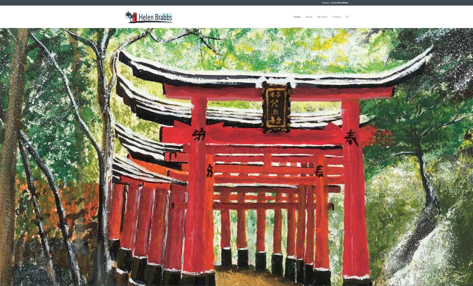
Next (464, 156)
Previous (8, 156)
